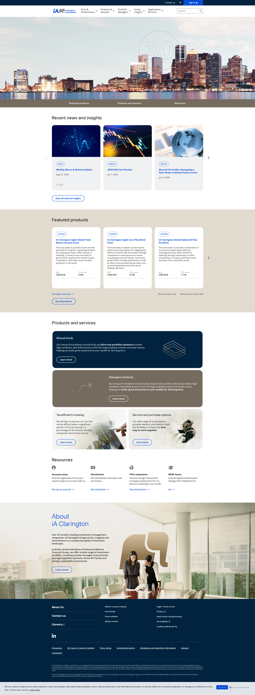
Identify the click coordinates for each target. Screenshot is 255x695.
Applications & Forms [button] (154, 11)
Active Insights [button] (138, 11)
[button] (239, 687)
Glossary (185, 648)
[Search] (200, 11)
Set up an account (61, 489)
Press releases (111, 616)
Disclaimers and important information (158, 648)
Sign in (192, 2)
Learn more (66, 359)
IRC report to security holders (80, 648)
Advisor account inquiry (116, 606)
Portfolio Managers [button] (123, 11)
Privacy (160, 611)
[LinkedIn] (54, 636)
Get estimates (98, 489)
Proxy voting (105, 648)
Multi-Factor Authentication (169, 616)
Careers (57, 624)
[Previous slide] (46, 157)
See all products (63, 301)
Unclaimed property (126, 648)
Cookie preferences (165, 626)
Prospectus (57, 648)
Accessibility (162, 621)
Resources (180, 103)
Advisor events (111, 621)
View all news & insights (68, 198)
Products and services (129, 103)
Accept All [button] (222, 687)
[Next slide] (208, 157)
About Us (58, 607)
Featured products (79, 103)
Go (169, 489)
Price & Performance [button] (88, 11)
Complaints (57, 653)
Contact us (170, 2)
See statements (137, 489)
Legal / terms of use (166, 606)
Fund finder (110, 611)
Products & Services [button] (106, 11)
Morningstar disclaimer (61, 294)
